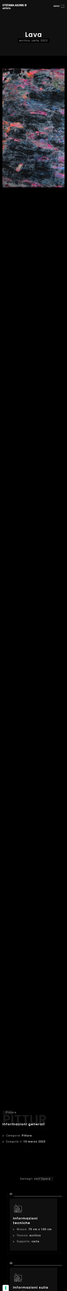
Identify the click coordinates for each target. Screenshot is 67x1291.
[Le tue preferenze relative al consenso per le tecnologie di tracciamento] (6, 1288)
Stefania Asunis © (14, 7)
